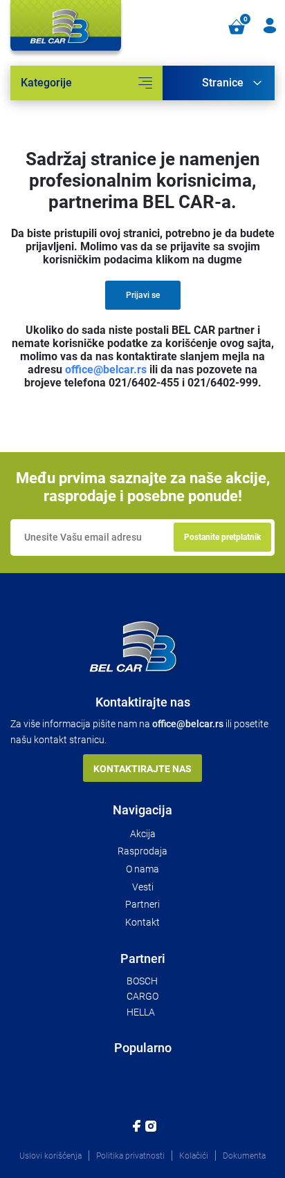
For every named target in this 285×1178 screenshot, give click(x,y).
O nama (142, 869)
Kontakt (142, 922)
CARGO (142, 996)
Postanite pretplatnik (222, 537)
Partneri (142, 904)
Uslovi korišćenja (50, 1156)
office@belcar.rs (106, 369)
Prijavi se (143, 295)
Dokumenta (244, 1156)
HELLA (141, 1012)
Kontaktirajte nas (142, 768)
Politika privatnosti (130, 1156)
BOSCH (142, 981)
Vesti (143, 886)
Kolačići (193, 1156)
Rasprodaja (142, 851)
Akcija (143, 833)
